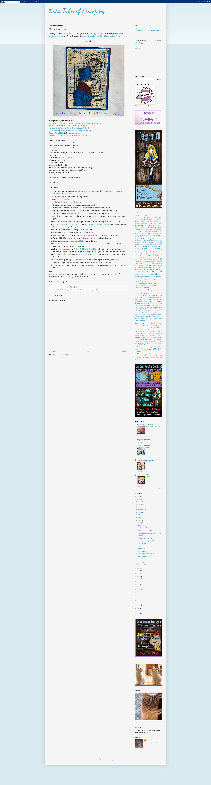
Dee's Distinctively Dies (140, 244)
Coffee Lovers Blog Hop (146, 233)
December (141, 501)
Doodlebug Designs (156, 246)
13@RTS (137, 216)
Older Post (124, 351)
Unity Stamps (145, 352)
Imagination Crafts (140, 271)
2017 (138, 587)
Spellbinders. (159, 321)
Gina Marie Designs (157, 258)
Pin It (136, 71)
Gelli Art (141, 258)
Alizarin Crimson (55, 135)
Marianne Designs (139, 292)
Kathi (147, 740)
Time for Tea (156, 345)
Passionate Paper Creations (140, 301)
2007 (138, 614)
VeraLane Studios (153, 352)
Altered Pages (149, 221)
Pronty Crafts (155, 305)
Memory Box (157, 292)
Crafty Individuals (140, 239)
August (140, 512)
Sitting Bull (149, 447)
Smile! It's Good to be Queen (145, 530)
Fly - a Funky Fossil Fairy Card (146, 553)
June (139, 517)
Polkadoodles (150, 303)
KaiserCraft (151, 280)
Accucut (141, 219)
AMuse (136, 219)
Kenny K (156, 282)
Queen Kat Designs (157, 307)
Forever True (141, 548)
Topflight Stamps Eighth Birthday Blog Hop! (149, 533)
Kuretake (160, 283)
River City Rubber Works (155, 309)
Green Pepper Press (157, 259)
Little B (159, 288)
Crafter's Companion (148, 237)
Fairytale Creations (146, 254)
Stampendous (140, 323)
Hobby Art (146, 263)
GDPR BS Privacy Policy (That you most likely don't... (148, 31)
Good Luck (149, 462)
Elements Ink (89, 213)
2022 (138, 573)
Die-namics (146, 246)
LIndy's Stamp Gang (140, 285)
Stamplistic (146, 328)
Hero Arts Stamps (139, 263)
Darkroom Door (145, 242)
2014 (138, 595)
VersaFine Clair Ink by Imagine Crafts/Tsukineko (73, 128)
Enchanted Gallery (147, 252)
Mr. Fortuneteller (142, 551)
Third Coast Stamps (145, 345)
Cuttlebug (137, 242)
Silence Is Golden (142, 556)
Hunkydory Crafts (155, 267)
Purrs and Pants (148, 307)
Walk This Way (142, 543)
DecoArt (153, 242)
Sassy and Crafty (150, 313)
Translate (143, 43)
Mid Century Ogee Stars (143, 440)
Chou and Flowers (157, 231)
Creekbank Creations (157, 240)
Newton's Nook (138, 295)
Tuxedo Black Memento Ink (85, 191)
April (139, 523)
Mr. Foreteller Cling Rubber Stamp (97, 224)
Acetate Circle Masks (56, 133)
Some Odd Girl (146, 318)
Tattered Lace (144, 335)
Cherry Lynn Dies (139, 231)
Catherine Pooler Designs (145, 229)
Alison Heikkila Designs (143, 439)
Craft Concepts (149, 235)
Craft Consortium (157, 235)
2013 (138, 597)
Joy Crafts (145, 280)
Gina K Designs (147, 258)
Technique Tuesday (140, 337)
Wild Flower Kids (158, 355)
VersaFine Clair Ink (70, 224)
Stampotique (156, 327)
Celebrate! (140, 535)
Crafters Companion (157, 237)
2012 (138, 600)
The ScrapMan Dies (157, 341)
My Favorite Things (144, 294)
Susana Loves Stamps (147, 332)
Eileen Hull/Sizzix (151, 250)
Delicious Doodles (150, 244)
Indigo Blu (143, 278)
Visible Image (141, 354)
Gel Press (157, 256)
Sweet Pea (145, 333)
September (141, 509)
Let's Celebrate (142, 559)
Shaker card (150, 314)
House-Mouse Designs (145, 265)
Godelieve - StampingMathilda (145, 460)
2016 (138, 589)
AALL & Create (144, 218)
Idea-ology (158, 269)
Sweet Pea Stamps (154, 333)
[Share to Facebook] (75, 287)
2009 (138, 608)
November (141, 504)
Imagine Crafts (68, 290)
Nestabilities (159, 294)
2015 (138, 592)
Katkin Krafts (138, 282)
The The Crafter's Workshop (154, 343)
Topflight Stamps (97, 33)
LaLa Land (159, 285)
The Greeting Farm (141, 341)
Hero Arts (159, 261)
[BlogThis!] (70, 287)
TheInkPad (137, 345)
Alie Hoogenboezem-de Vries (145, 424)
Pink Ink (155, 301)
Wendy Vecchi (159, 354)
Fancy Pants (154, 254)
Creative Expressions (56, 36)
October (140, 507)
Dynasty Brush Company (140, 250)
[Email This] (68, 287)
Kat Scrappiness (158, 280)
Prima (142, 305)
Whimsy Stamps (139, 355)
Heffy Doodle (152, 261)
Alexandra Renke (147, 219)
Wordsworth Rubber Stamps (150, 357)
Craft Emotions (139, 237)
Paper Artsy (138, 297)
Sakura (143, 313)
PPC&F (157, 295)
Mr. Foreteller (65, 199)
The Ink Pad (149, 341)
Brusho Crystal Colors (81, 135)
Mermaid (64, 130)
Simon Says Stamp (157, 314)
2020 (138, 579)
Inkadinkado (149, 278)
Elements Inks (73, 130)
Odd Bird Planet (149, 296)
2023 (138, 571)
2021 (138, 576)
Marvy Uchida (148, 292)
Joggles (140, 280)
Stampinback (151, 325)
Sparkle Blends (158, 318)
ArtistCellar (152, 223)
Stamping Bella (158, 325)
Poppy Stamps (158, 303)
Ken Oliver (151, 282)
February (140, 562)
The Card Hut (156, 337)
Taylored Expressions (156, 335)
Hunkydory (145, 267)
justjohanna (137, 359)
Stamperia (152, 323)
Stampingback (138, 328)
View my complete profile (150, 743)
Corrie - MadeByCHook (143, 445)
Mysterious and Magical (144, 528)
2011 (138, 603)
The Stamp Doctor (140, 343)
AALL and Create (156, 218)
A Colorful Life (149, 216)
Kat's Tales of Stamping (77, 11)
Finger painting (150, 476)
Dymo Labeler (158, 248)
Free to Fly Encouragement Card (146, 541)
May (139, 520)
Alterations (143, 221)
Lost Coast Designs (146, 290)
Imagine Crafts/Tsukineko (79, 290)
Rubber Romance (139, 311)
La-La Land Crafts (151, 285)
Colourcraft (155, 233)
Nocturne (52, 128)
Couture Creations (141, 235)
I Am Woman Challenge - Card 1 (146, 546)
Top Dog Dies (142, 349)
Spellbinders (140, 320)
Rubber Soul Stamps (149, 311)
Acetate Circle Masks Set (89, 235)
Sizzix (146, 316)
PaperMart (159, 299)
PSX (161, 295)
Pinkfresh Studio (143, 303)
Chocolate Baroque (149, 231)
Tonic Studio (156, 347)
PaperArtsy (152, 299)
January (140, 565)
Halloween (137, 261)
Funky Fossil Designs (147, 256)
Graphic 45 (149, 259)
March (140, 525)
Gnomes (136, 259)
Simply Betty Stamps (139, 316)
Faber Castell (156, 252)
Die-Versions (138, 246)
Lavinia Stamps (85, 130)
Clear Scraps (137, 233)
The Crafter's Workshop (150, 339)
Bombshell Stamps (143, 225)
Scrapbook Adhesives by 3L (141, 314)
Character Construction (157, 229)
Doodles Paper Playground (142, 248)
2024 (138, 568)
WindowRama (138, 357)
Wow (161, 357)
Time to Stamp (148, 347)
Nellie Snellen (153, 294)
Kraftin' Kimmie (152, 283)
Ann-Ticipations (144, 223)
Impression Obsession (140, 276)
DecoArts (159, 242)
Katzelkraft (145, 282)
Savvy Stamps (158, 313)
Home (88, 351)
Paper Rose (153, 297)
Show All (160, 488)
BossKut (155, 226)
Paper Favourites (146, 297)
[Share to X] (72, 287)
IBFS (152, 269)
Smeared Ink (152, 316)
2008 (138, 611)
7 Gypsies (142, 216)
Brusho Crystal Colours (59, 290)
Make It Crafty (158, 290)
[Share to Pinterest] (77, 287)
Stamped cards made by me (153, 426)
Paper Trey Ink (143, 299)
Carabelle (153, 227)
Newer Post (52, 351)
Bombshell (159, 223)
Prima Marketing (148, 305)
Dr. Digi (152, 248)
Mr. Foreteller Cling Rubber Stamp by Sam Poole (102, 36)
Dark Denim (53, 130)
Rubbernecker (159, 311)
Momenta (137, 294)
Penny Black (149, 301)
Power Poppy (137, 305)
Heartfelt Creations (144, 261)
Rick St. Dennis (144, 309)
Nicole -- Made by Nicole (144, 475)
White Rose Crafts (148, 355)
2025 (138, 499)
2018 (138, 584)
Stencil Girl (144, 330)
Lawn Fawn (153, 288)
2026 (138, 496)
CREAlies (147, 227)
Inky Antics (156, 278)
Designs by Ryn (158, 244)
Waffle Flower (151, 354)
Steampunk (137, 330)
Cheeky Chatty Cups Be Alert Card (147, 538)
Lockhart (136, 290)
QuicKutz (137, 309)
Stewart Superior (152, 330)
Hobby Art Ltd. (153, 263)
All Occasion (156, 219)
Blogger (112, 760)
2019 (138, 581)
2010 (138, 605)
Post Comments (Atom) (62, 354)
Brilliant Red (68, 135)
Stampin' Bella (144, 325)
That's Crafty (149, 337)
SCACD (137, 313)
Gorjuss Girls (142, 259)
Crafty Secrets (152, 239)
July (139, 515)
